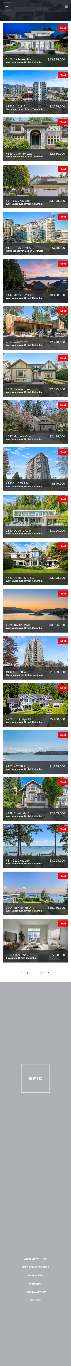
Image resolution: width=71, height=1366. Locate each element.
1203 (25, 962)
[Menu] (66, 6)
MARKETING (35, 1283)
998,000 (58, 954)
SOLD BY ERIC (36, 1275)
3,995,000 (57, 625)
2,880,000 (57, 153)
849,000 (58, 483)
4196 (25, 66)
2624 (25, 396)
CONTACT (35, 1300)
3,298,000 (57, 200)
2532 (25, 208)
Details (59, 66)
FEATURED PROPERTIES (35, 1267)
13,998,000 (56, 59)
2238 (25, 349)
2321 (25, 821)
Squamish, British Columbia (21, 958)
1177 (25, 679)
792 (24, 773)
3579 (25, 302)
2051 (25, 443)
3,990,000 (57, 530)
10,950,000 (56, 907)
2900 (25, 868)
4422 (25, 585)
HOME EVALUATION (35, 1292)
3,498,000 (57, 295)
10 (40, 973)
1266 (25, 114)
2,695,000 (57, 389)
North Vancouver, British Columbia (24, 109)
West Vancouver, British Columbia (24, 62)
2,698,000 (57, 106)
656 (24, 255)
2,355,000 (57, 813)
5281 (25, 915)
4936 (25, 538)
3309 (25, 632)
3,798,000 (57, 860)
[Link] (7, 6)
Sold (63, 28)
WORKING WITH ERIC (35, 1259)
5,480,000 (57, 719)
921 (24, 491)
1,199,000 (57, 672)
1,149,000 (57, 766)
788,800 (58, 247)
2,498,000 (57, 342)
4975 (25, 161)
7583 (25, 726)
